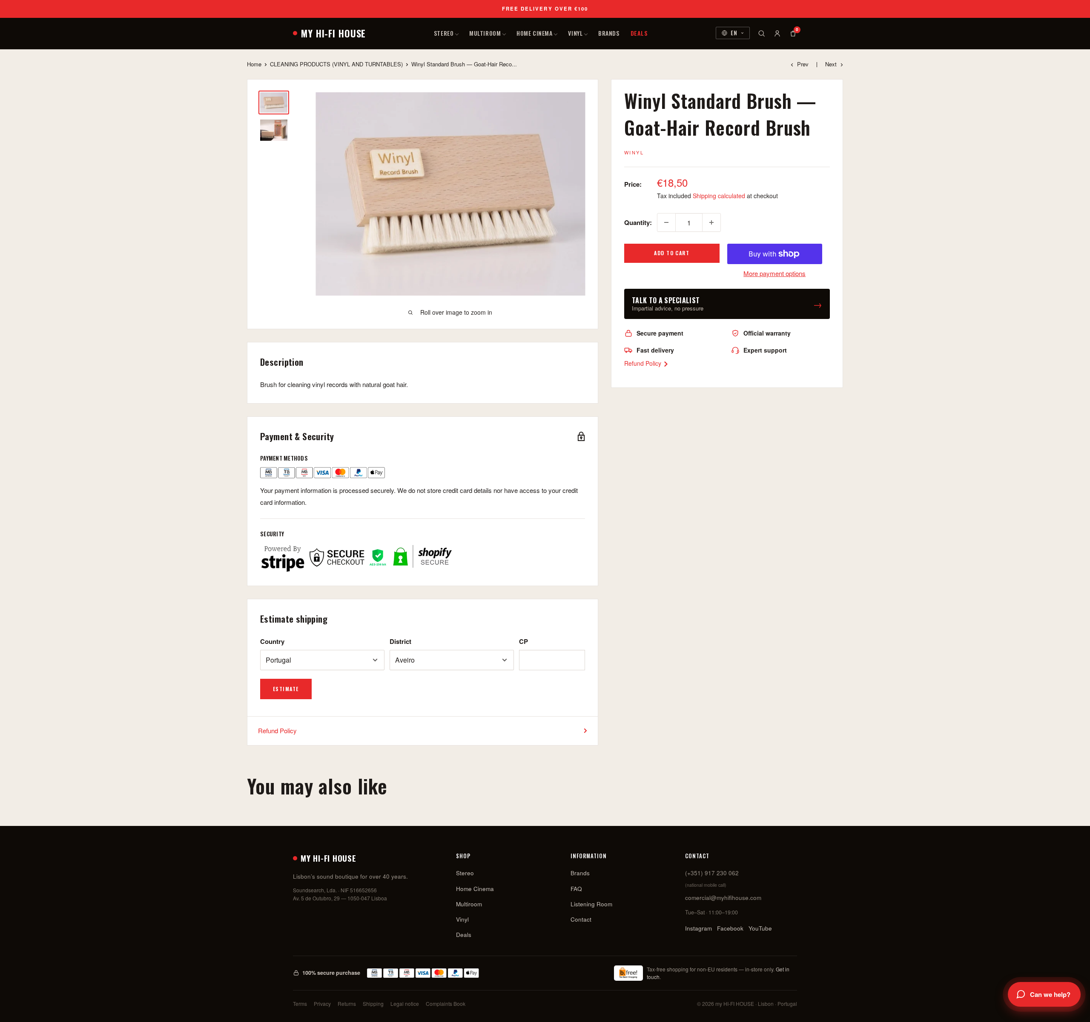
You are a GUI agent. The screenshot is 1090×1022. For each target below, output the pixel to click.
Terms (300, 1003)
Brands (608, 32)
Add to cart (671, 252)
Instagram (698, 928)
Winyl (634, 152)
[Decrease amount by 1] (666, 222)
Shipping (373, 1003)
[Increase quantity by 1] (711, 222)
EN (734, 32)
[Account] (777, 33)
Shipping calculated (719, 195)
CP (523, 641)
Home (254, 64)
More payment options (774, 273)
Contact (581, 919)
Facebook (730, 928)
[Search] (761, 33)
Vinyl (575, 32)
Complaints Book (445, 1003)
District (400, 641)
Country (272, 641)
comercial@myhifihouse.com (723, 898)
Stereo (443, 32)
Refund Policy (643, 363)
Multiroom (485, 32)
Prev (803, 64)
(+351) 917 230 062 (712, 873)
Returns (347, 1003)
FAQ (576, 889)
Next (831, 64)
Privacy (322, 1003)
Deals (639, 32)
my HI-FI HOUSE (333, 33)
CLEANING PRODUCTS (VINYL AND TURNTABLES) (336, 64)
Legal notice (404, 1003)
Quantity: (638, 222)
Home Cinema (534, 32)
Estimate (286, 688)
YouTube (760, 928)
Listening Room (591, 904)
